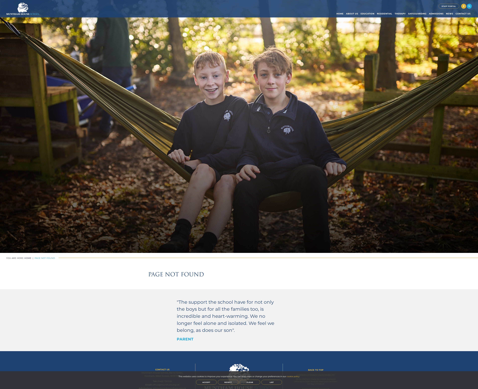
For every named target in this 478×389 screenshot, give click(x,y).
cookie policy (293, 376)
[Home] (22, 8)
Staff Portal (449, 6)
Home (27, 258)
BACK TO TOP (315, 369)
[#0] (463, 6)
